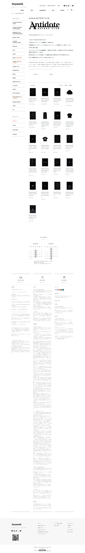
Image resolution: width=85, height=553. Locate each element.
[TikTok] (68, 5)
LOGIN (58, 5)
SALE (53, 10)
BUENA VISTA (16, 37)
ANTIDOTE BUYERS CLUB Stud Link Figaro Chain (69, 147)
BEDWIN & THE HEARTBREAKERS (18, 33)
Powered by (36, 550)
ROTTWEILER (16, 93)
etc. (13, 109)
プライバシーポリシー (42, 533)
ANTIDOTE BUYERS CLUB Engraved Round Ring (33, 194)
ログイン (69, 527)
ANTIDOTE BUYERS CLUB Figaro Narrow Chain (33, 123)
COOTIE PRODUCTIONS (17, 41)
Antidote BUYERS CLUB (19, 13)
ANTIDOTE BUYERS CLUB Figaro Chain (57, 194)
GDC (14, 50)
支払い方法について (42, 529)
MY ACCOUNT (43, 5)
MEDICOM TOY (17, 81)
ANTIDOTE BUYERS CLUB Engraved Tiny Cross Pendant (69, 170)
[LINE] (64, 5)
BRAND (22, 10)
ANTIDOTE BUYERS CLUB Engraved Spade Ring (69, 194)
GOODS (15, 134)
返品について (40, 527)
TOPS (14, 125)
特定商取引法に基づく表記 (43, 531)
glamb (14, 54)
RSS (55, 525)
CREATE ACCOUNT (51, 5)
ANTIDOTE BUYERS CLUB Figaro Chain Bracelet (33, 100)
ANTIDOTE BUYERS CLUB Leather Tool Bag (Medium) (57, 123)
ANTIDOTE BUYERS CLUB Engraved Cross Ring (33, 217)
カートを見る (70, 529)
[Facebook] (73, 5)
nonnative (15, 85)
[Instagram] (66, 5)
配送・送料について (42, 525)
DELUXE (15, 46)
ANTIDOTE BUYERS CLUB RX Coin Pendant (57, 170)
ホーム (12, 13)
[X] (70, 5)
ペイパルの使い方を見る (59, 338)
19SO (14, 105)
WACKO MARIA (17, 102)
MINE (14, 74)
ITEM (32, 10)
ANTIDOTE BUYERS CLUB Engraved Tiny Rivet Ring (45, 100)
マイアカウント (71, 523)
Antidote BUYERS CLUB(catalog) (17, 28)
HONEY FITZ (17, 62)
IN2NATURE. (16, 70)
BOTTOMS (15, 130)
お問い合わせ (70, 531)
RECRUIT (62, 10)
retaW (14, 89)
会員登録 (69, 525)
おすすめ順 (60, 85)
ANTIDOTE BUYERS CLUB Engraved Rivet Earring (57, 100)
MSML (14, 78)
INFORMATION (43, 10)
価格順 (66, 85)
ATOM (58, 525)
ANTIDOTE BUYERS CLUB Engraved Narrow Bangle (45, 170)
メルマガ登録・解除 (58, 523)
